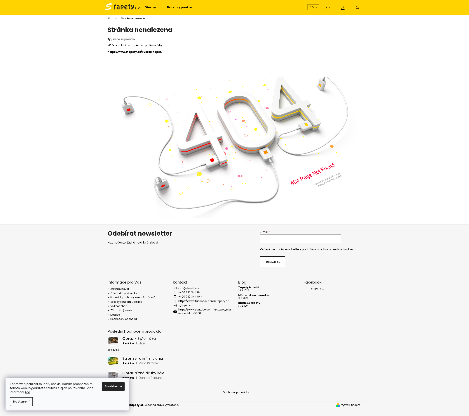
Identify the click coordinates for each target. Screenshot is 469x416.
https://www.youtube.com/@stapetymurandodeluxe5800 (204, 311)
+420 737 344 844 (190, 292)
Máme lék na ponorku (253, 295)
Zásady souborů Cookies (126, 302)
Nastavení (21, 401)
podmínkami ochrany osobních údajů (327, 249)
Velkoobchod (118, 306)
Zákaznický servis (121, 310)
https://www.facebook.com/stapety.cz (203, 301)
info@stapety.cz (188, 288)
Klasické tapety (249, 303)
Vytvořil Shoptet (351, 405)
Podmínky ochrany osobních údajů (132, 297)
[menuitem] (152, 7)
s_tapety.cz (185, 305)
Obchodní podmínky (123, 293)
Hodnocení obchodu (123, 319)
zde (27, 392)
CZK (312, 7)
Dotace (115, 315)
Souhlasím (113, 386)
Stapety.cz (318, 288)
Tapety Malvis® (248, 287)
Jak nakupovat (119, 289)
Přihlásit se (272, 262)
